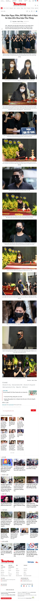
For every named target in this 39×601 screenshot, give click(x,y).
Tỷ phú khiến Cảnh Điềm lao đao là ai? (6, 504)
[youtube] (37, 1)
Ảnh (17, 565)
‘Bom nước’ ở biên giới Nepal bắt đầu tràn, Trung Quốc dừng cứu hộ (34, 535)
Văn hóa (17, 572)
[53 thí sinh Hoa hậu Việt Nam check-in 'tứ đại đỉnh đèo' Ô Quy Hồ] (12, 442)
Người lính (36, 8)
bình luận (34, 11)
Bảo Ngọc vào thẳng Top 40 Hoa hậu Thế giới (12, 423)
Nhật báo (10, 565)
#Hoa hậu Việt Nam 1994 (17, 384)
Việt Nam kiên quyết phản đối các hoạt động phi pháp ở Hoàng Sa (6, 469)
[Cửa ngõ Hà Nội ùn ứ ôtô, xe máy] (32, 462)
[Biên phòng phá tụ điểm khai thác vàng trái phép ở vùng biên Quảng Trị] (19, 479)
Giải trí (4, 494)
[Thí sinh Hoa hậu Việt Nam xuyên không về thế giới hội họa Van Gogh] (4, 419)
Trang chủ (1, 8)
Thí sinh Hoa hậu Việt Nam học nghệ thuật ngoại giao (12, 436)
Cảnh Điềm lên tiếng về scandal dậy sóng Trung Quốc (32, 505)
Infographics (11, 567)
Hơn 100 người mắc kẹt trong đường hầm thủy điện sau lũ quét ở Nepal (4, 536)
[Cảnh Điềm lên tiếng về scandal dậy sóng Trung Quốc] (32, 499)
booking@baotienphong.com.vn (27, 580)
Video (2, 565)
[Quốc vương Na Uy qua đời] (24, 530)
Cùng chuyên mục (6, 415)
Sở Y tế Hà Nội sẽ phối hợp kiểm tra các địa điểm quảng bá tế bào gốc (32, 553)
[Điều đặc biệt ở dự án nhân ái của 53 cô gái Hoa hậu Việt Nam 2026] (20, 442)
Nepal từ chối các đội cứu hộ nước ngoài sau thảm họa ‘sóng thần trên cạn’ (14, 536)
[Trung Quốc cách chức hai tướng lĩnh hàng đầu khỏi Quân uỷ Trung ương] (19, 515)
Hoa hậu (3, 11)
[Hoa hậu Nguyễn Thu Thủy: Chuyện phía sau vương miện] (33, 392)
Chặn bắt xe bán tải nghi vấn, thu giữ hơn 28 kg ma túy (32, 486)
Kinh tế (7, 8)
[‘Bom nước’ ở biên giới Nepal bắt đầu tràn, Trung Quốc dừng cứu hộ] (34, 530)
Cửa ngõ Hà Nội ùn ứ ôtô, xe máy (32, 467)
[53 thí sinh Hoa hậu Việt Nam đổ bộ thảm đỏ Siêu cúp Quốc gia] (4, 442)
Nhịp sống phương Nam (27, 575)
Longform (3, 567)
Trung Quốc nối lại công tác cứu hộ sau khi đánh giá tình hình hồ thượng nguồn (6, 523)
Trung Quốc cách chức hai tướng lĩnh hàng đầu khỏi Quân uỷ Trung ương (19, 522)
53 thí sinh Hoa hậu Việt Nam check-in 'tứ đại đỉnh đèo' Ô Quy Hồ (12, 447)
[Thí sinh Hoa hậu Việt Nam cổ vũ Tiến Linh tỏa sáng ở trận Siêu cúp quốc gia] (20, 419)
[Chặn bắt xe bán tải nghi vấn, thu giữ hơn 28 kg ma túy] (32, 479)
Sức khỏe (18, 8)
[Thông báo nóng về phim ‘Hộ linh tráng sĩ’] (19, 499)
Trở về (2, 40)
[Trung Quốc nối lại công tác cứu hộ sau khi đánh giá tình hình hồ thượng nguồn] (6, 515)
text (29, 11)
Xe (8, 572)
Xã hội (4, 8)
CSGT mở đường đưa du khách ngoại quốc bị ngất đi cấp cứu (19, 553)
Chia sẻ (2, 32)
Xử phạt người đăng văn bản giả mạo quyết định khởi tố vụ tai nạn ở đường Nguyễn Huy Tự (6, 488)
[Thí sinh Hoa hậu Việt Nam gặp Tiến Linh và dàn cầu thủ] (4, 431)
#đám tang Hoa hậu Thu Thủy (9, 387)
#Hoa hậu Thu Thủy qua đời (29, 384)
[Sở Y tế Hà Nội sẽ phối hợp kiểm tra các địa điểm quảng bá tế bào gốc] (32, 546)
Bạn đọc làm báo (7, 598)
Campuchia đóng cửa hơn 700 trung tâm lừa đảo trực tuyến (32, 522)
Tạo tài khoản (10, 404)
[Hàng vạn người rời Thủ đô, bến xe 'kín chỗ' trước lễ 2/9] (19, 462)
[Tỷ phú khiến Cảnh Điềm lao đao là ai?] (6, 499)
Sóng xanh (11, 8)
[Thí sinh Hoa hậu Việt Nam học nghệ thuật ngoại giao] (12, 431)
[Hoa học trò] (37, 562)
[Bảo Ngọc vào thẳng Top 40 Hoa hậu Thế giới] (12, 419)
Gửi (33, 410)
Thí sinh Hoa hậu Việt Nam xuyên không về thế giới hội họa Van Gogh (3, 424)
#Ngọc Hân (18, 387)
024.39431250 (4, 580)
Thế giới (22, 8)
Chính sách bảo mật (10, 589)
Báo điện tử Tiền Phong (19, 4)
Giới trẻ (25, 8)
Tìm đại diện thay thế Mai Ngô (20, 435)
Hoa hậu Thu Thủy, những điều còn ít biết (13, 396)
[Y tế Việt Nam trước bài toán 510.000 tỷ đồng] (6, 546)
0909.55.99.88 (24, 579)
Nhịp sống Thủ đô (19, 575)
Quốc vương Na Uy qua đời (24, 534)
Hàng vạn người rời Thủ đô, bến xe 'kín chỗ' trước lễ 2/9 (19, 468)
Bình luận (2, 37)
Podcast (25, 565)
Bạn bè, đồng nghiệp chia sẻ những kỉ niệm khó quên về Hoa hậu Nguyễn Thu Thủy (19, 399)
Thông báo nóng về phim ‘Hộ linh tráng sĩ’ (19, 505)
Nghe (2, 29)
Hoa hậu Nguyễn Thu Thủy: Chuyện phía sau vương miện (15, 392)
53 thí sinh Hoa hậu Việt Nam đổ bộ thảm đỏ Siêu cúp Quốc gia (4, 447)
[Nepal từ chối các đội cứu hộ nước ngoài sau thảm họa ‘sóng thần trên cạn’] (15, 530)
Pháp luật (28, 8)
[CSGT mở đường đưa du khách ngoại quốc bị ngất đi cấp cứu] (19, 546)
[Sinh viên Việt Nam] (31, 562)
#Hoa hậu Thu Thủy (7, 384)
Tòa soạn (3, 578)
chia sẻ (27, 11)
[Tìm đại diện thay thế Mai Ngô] (20, 431)
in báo (32, 11)
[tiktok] (27, 586)
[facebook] (35, 1)
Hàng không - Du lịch (4, 575)
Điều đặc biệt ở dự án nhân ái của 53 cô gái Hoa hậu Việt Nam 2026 (20, 447)
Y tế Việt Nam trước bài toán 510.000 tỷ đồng (6, 552)
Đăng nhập (4, 404)
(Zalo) (28, 579)
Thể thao (32, 8)
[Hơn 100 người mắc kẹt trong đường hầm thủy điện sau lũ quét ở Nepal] (5, 530)
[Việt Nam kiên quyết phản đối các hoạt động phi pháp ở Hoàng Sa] (6, 462)
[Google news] (32, 586)
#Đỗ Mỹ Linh (25, 387)
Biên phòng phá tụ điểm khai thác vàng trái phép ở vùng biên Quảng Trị (19, 488)
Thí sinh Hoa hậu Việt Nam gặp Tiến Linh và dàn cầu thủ (4, 436)
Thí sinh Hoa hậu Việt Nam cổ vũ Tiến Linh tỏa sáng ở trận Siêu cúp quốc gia (20, 424)
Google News (36, 11)
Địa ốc (15, 8)
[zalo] (29, 586)
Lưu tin (2, 35)
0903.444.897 (4, 585)
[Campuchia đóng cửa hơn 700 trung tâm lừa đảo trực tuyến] (32, 515)
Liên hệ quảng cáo (24, 578)
